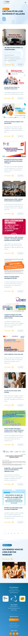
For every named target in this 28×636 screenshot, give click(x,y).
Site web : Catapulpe (14, 627)
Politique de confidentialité (14, 625)
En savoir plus (6, 559)
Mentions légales (14, 623)
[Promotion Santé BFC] (6, 2)
